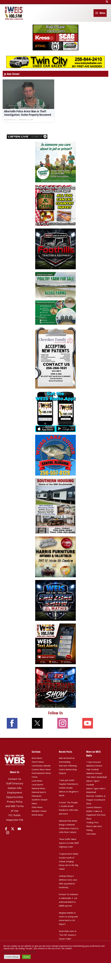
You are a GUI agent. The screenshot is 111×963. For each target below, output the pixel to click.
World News (37, 814)
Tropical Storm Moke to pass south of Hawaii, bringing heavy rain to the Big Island (68, 861)
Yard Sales (91, 833)
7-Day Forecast (93, 762)
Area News (37, 758)
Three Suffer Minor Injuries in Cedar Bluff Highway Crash (69, 843)
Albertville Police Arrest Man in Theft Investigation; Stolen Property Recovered (27, 113)
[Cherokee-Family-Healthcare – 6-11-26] (55, 357)
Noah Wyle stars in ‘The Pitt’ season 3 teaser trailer (67, 935)
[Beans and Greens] (55, 205)
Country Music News (41, 769)
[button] (107, 2)
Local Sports (37, 784)
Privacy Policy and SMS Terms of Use (15, 806)
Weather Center (39, 811)
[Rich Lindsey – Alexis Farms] (55, 298)
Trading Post (92, 822)
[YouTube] (19, 829)
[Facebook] (6, 829)
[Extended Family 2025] (55, 161)
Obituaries (36, 796)
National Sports (39, 792)
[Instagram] (7, 832)
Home (34, 777)
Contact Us (14, 779)
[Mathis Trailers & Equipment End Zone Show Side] (55, 600)
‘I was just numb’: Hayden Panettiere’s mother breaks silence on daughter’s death (69, 788)
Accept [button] (26, 957)
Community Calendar (41, 765)
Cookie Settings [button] (12, 957)
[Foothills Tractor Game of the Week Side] (55, 248)
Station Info (15, 788)
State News (37, 807)
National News (38, 788)
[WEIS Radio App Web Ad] (55, 411)
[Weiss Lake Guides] (55, 455)
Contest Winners (94, 807)
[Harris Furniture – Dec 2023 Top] (55, 556)
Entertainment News (41, 773)
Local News (37, 780)
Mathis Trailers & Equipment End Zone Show (96, 815)
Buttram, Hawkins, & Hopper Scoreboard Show (95, 800)
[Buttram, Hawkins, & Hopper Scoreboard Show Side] (55, 687)
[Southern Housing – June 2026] (55, 505)
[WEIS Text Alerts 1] (55, 643)
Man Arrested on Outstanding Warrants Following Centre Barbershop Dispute (68, 765)
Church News (38, 761)
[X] (12, 829)
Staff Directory (14, 783)
